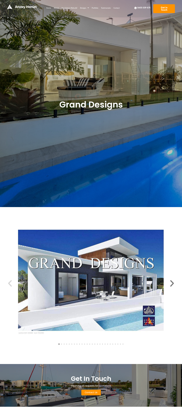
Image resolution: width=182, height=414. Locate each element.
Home (48, 8)
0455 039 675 (143, 7)
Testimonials (106, 8)
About (56, 8)
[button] (84, 8)
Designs (83, 8)
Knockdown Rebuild (69, 8)
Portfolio (95, 8)
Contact (116, 8)
